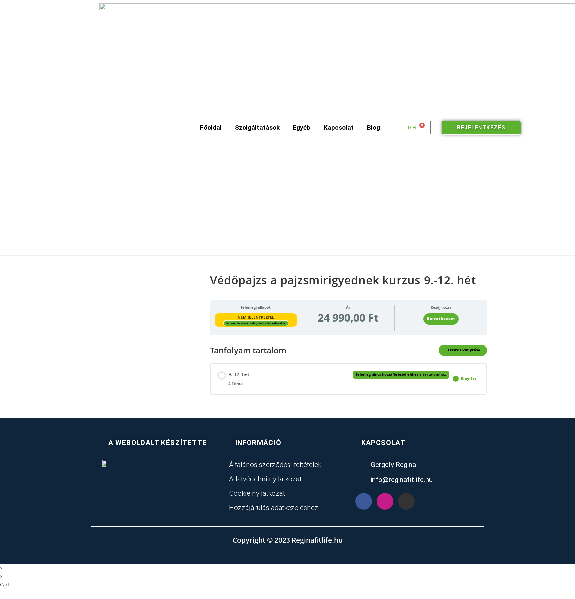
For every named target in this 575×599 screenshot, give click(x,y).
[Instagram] (385, 501)
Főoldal (211, 127)
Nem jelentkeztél (256, 317)
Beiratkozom (441, 318)
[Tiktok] (406, 501)
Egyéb (301, 127)
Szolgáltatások (257, 127)
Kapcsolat (339, 127)
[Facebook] (363, 501)
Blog (373, 127)
